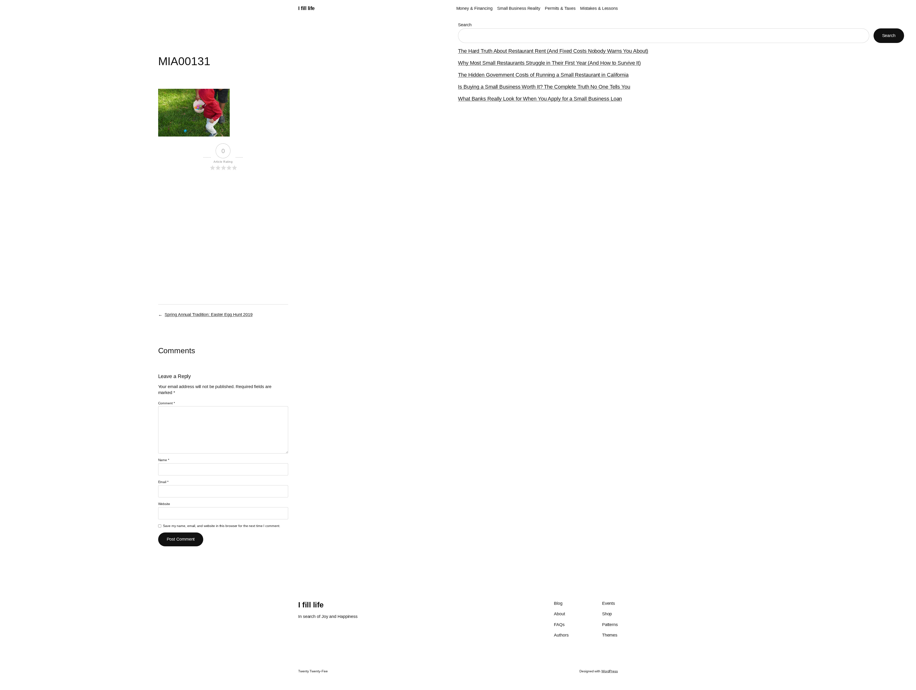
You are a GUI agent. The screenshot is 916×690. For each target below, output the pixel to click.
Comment (166, 403)
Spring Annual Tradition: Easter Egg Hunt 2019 (209, 314)
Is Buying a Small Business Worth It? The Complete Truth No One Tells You (544, 87)
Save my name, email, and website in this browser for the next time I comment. (221, 526)
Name (163, 460)
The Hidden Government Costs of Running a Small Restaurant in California (543, 75)
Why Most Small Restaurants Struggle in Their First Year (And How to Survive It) (549, 63)
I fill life (306, 8)
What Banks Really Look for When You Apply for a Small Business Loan (540, 99)
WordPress (609, 671)
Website (164, 504)
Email (163, 482)
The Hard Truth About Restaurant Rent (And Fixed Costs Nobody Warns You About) (553, 51)
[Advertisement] (223, 216)
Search (464, 24)
